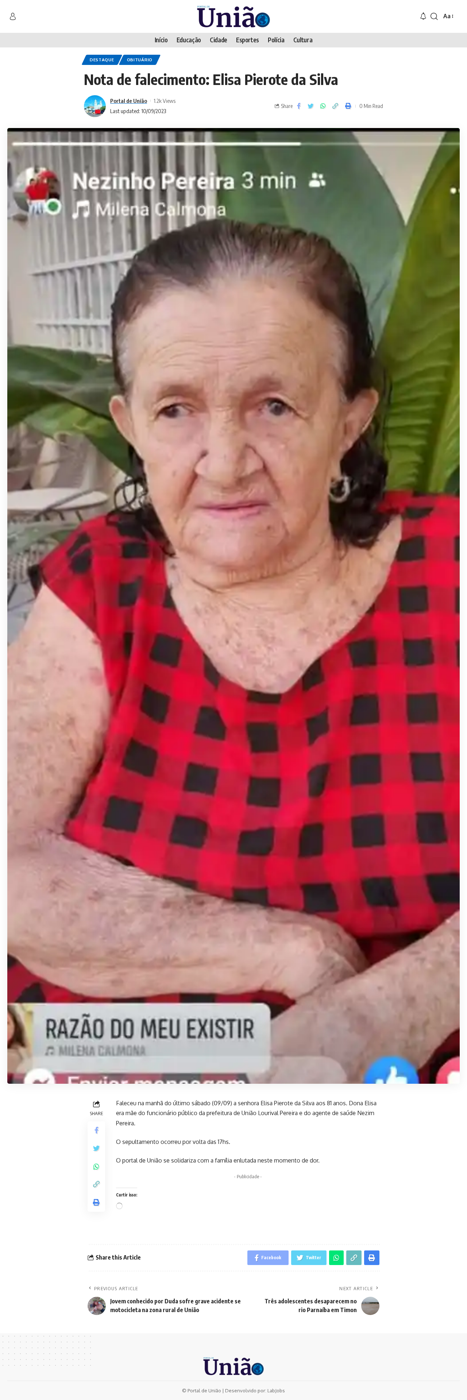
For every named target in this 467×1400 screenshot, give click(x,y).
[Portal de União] (233, 16)
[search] (434, 16)
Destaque (102, 59)
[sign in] (12, 16)
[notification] (423, 16)
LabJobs (276, 1390)
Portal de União (128, 100)
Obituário (140, 59)
